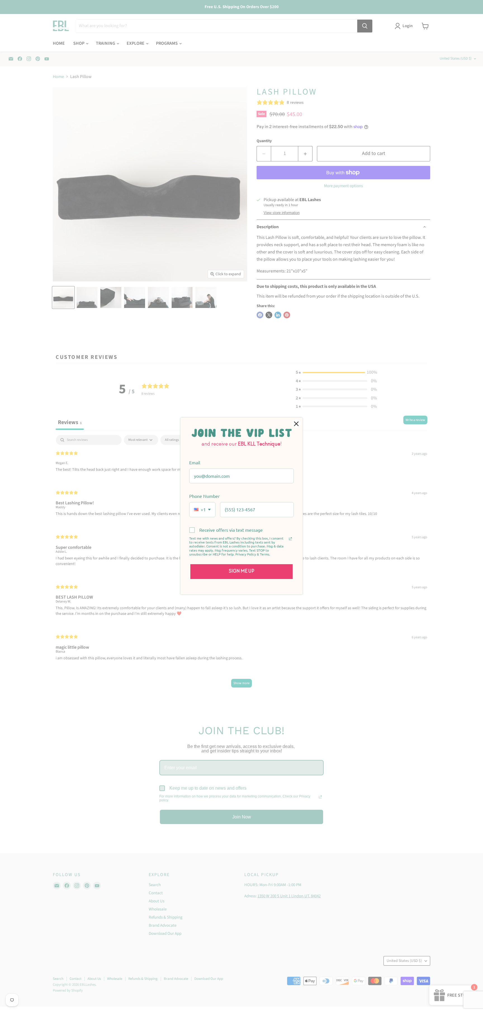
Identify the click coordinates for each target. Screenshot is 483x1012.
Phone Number (204, 496)
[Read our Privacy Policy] (290, 538)
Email (194, 462)
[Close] (296, 423)
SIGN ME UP (241, 571)
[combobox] (202, 509)
